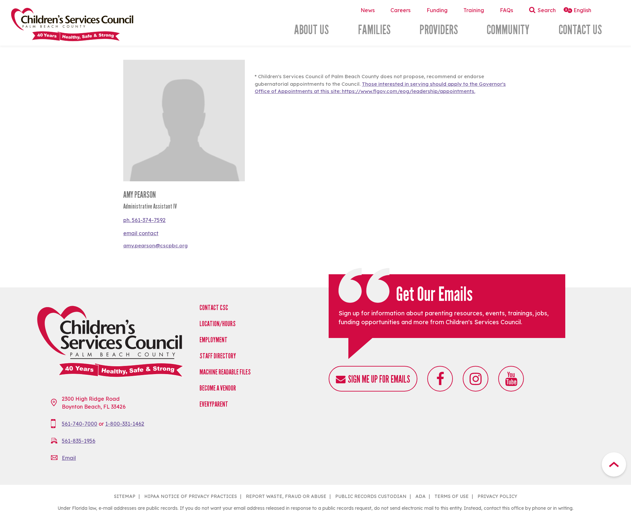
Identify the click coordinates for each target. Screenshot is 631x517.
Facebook (440, 379)
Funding (437, 10)
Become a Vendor (217, 388)
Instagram (475, 379)
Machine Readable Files (225, 372)
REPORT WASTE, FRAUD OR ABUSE (286, 496)
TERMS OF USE (451, 496)
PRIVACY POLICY (497, 496)
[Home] (91, 24)
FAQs (506, 10)
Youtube (511, 379)
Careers (400, 10)
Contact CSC (213, 307)
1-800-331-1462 (124, 423)
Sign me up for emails (379, 379)
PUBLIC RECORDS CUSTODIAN (371, 496)
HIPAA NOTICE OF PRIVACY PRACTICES (190, 496)
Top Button (614, 464)
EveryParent (213, 404)
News (368, 10)
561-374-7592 (149, 220)
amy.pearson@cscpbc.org (155, 245)
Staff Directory (217, 355)
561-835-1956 (78, 441)
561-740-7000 (79, 423)
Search (547, 10)
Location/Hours (217, 323)
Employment (213, 339)
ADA (420, 496)
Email (69, 458)
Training (473, 10)
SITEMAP (124, 496)
